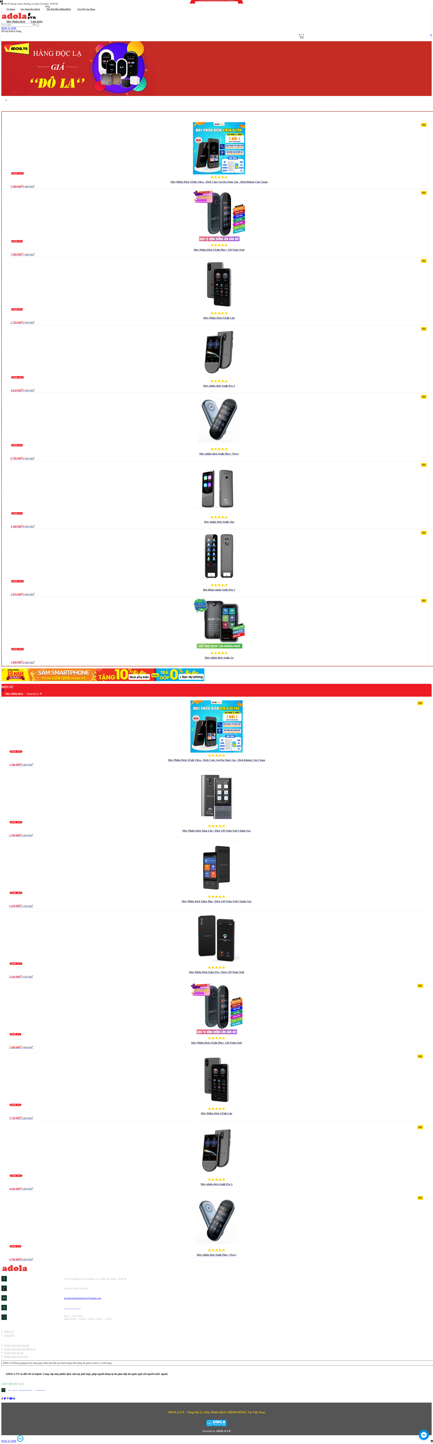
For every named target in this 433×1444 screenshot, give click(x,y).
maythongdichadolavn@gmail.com (82, 1298)
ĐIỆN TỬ (7, 686)
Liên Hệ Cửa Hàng (86, 9)
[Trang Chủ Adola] (18, 18)
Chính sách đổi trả (14, 1352)
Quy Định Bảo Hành (30, 9)
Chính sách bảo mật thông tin (19, 1349)
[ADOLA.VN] (2, 1398)
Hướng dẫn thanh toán (16, 1356)
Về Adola (10, 9)
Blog (47, 6)
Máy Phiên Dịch (15, 21)
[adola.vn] (19, 1270)
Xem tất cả (32, 693)
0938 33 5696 (8, 28)
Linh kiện (36, 21)
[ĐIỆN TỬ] (102, 680)
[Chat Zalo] (20, 1441)
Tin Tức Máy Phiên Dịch (58, 9)
